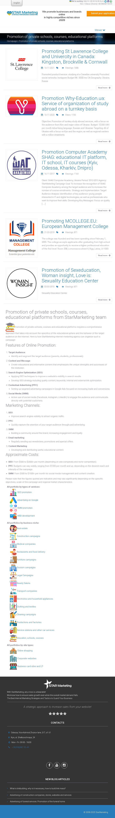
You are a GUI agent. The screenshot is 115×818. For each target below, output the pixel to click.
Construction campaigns (28, 536)
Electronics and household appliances (35, 599)
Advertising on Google (27, 500)
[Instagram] (64, 765)
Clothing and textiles (26, 606)
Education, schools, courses (30, 638)
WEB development (26, 516)
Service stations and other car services (35, 630)
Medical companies (26, 544)
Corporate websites (26, 658)
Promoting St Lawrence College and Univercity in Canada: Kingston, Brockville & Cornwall (75, 56)
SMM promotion (25, 508)
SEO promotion (24, 492)
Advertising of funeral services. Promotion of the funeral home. (37, 801)
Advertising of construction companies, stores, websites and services (41, 795)
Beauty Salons (23, 583)
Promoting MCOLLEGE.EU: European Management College (75, 223)
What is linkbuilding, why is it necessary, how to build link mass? (38, 788)
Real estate (22, 528)
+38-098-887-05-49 (105, 4)
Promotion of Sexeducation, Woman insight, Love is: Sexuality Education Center (71, 275)
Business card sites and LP (30, 666)
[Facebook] (49, 765)
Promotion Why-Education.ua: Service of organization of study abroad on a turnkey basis (75, 103)
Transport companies (27, 591)
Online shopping (25, 650)
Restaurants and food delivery (31, 552)
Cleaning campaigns (26, 614)
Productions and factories (29, 622)
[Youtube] (57, 765)
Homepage (12, 41)
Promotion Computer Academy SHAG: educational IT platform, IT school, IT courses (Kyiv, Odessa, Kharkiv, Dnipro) (74, 160)
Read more (102, 88)
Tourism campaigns (26, 567)
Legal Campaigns (25, 575)
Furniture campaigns (26, 559)
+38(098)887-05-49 (20, 747)
